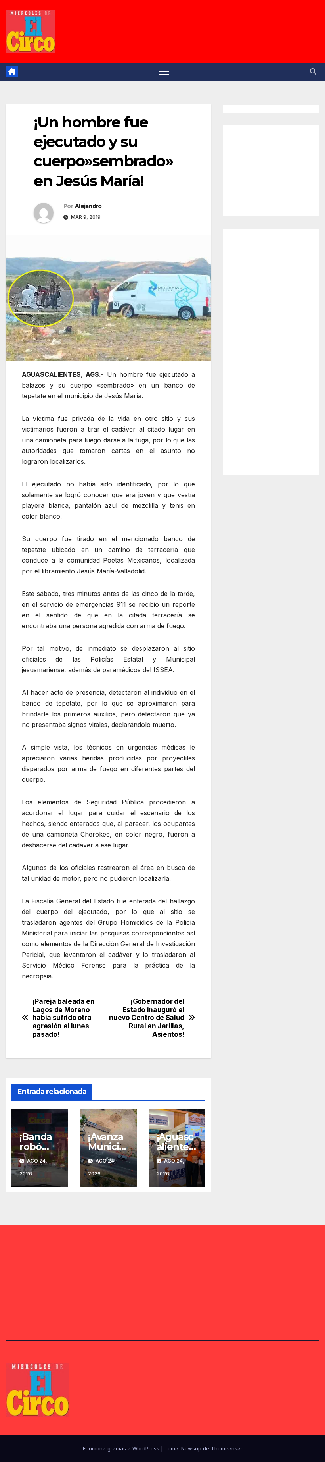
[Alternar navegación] (164, 72)
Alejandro (88, 206)
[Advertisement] (278, 169)
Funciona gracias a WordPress (122, 1448)
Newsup (191, 1448)
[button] (313, 71)
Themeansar (227, 1448)
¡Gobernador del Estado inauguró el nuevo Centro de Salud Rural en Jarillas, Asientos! (146, 1017)
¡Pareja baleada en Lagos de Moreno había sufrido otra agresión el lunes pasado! (63, 1017)
